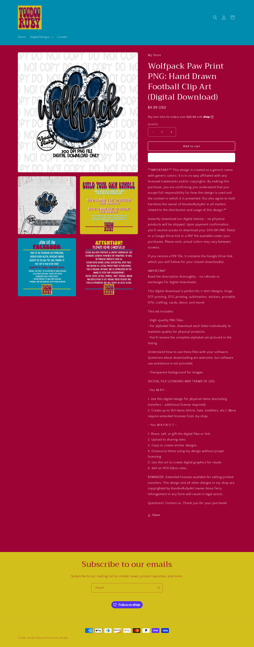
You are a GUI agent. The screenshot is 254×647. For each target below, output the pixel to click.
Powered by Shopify (57, 638)
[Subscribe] (158, 587)
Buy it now (191, 157)
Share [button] (156, 515)
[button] (41, 37)
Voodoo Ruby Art (36, 638)
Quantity (153, 124)
